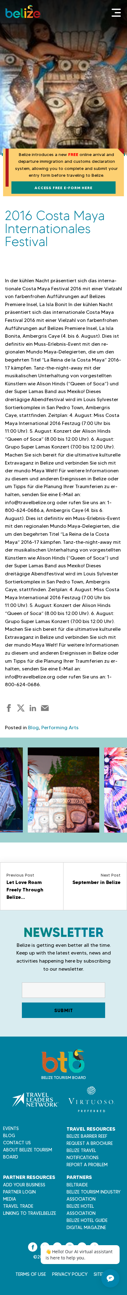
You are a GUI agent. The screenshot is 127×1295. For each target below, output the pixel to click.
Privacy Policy (70, 1274)
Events (11, 1128)
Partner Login (19, 1192)
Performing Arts (60, 727)
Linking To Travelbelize (29, 1213)
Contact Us (17, 1143)
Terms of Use (30, 1274)
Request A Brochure (90, 1143)
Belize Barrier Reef (87, 1136)
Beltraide (77, 1185)
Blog (33, 727)
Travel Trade (18, 1206)
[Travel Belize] (62, 1069)
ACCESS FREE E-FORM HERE (63, 187)
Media (9, 1199)
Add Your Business (24, 1185)
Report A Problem (87, 1164)
